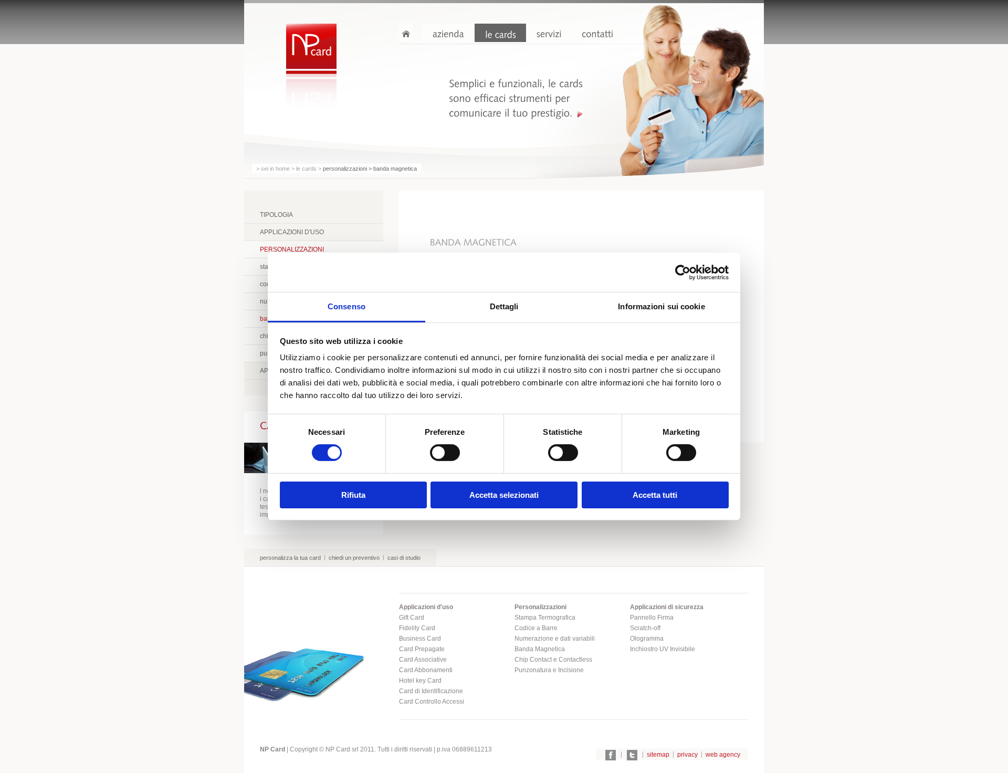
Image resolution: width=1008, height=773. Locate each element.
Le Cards (500, 33)
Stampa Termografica (544, 617)
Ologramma (647, 638)
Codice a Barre (536, 628)
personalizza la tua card (290, 558)
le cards (306, 168)
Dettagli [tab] (504, 306)
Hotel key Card (420, 680)
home (283, 168)
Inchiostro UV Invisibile (662, 649)
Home (406, 33)
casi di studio (404, 558)
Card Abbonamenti (426, 670)
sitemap (658, 754)
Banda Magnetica (539, 649)
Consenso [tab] (346, 306)
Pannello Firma (652, 617)
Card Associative (423, 659)
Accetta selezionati (504, 494)
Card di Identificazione (431, 691)
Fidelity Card (417, 628)
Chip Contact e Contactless (553, 659)
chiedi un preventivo (354, 558)
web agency (723, 754)
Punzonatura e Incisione (549, 670)
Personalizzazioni (292, 249)
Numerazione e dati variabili (554, 638)
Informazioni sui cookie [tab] (661, 306)
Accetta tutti (655, 494)
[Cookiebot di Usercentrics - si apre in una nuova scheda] (683, 272)
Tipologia (276, 214)
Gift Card (411, 617)
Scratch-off (645, 628)
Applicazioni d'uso (292, 232)
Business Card (420, 638)
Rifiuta (353, 494)
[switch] (445, 452)
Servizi (548, 33)
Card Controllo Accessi (431, 701)
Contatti (597, 33)
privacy (687, 754)
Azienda (448, 33)
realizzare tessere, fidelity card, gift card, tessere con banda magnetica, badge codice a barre (311, 49)
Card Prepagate (422, 649)
